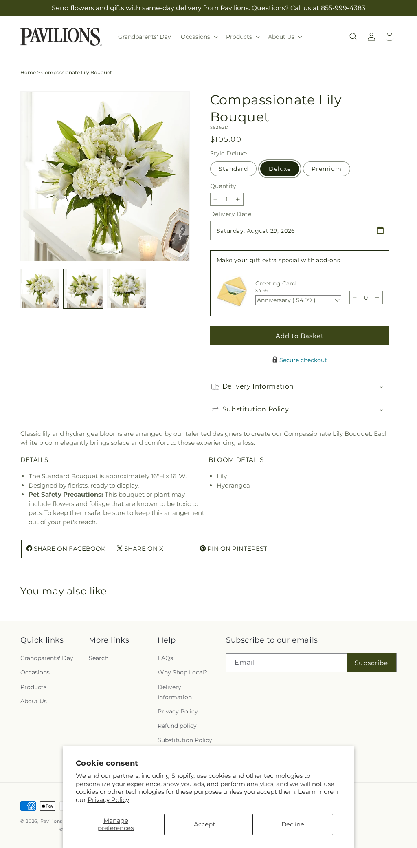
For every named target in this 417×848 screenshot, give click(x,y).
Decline (292, 824)
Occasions (35, 672)
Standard (233, 168)
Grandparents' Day (46, 658)
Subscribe (371, 663)
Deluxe (280, 168)
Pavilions (51, 821)
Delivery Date (230, 214)
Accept (204, 824)
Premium (327, 168)
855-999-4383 (343, 8)
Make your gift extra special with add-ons (278, 260)
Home (28, 72)
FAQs (165, 658)
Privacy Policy (108, 800)
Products (33, 687)
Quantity (223, 186)
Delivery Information (175, 692)
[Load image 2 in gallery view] (83, 288)
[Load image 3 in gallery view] (126, 288)
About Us (33, 701)
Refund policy (177, 725)
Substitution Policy (185, 740)
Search (98, 658)
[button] (198, 36)
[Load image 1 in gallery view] (39, 288)
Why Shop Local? (182, 672)
